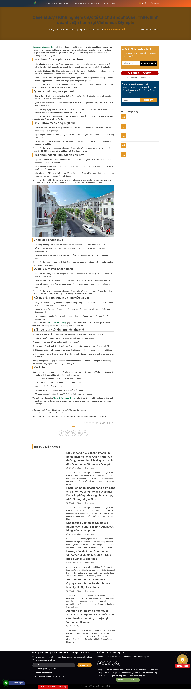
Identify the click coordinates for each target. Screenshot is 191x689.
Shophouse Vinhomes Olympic (44, 47)
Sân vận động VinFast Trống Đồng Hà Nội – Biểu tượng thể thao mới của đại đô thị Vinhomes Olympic (143, 136)
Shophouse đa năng (57, 323)
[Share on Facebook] (61, 433)
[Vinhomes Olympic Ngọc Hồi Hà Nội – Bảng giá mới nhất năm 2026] (37, 3)
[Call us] (112, 663)
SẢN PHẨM (63, 3)
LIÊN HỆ (113, 3)
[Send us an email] (106, 663)
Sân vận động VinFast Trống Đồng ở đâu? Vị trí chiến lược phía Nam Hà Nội (142, 127)
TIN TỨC (104, 3)
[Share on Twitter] (67, 433)
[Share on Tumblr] (85, 433)
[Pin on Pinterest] (73, 433)
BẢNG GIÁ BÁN (54, 687)
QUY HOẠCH (83, 3)
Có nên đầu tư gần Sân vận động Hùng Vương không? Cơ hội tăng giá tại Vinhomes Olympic (142, 155)
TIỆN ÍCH (95, 3)
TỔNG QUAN (51, 3)
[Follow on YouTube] (117, 663)
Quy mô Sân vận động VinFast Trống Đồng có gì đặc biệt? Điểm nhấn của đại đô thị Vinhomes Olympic (142, 117)
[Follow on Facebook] (100, 663)
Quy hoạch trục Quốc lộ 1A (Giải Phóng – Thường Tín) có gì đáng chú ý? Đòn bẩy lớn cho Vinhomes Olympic (143, 146)
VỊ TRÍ (74, 3)
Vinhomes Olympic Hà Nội (100, 686)
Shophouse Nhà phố (114, 29)
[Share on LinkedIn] (79, 433)
